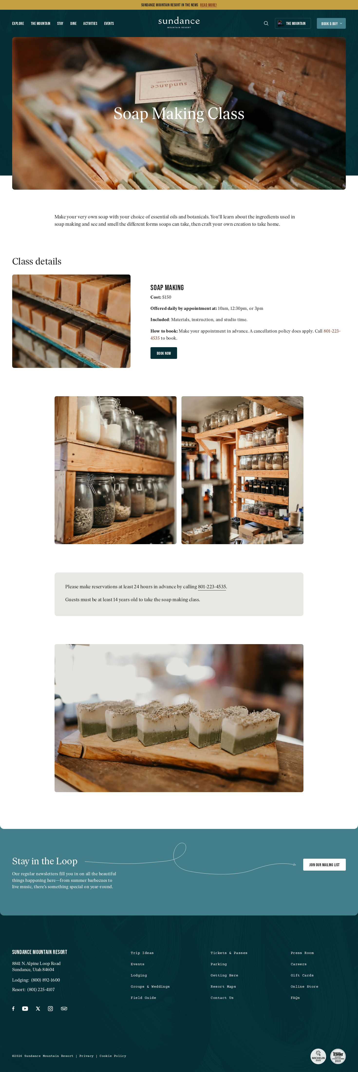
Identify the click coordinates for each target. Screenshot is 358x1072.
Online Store (304, 986)
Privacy (86, 1056)
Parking (219, 964)
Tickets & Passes (229, 953)
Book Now (164, 353)
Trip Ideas (142, 953)
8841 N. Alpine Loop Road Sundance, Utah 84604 (36, 966)
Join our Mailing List (324, 864)
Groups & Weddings (150, 986)
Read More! (208, 5)
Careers (299, 964)
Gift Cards (302, 975)
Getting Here (224, 975)
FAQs (295, 998)
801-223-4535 (212, 587)
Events (109, 23)
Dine (73, 23)
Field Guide (143, 998)
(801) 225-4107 (41, 989)
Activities (90, 23)
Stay (60, 23)
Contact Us (222, 998)
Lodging (139, 975)
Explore (18, 23)
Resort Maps (223, 986)
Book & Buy (329, 23)
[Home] (179, 23)
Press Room (302, 953)
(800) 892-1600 (45, 980)
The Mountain (40, 23)
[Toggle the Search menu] (266, 23)
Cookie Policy (113, 1056)
